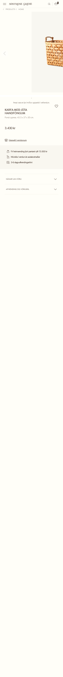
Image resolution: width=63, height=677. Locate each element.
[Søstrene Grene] (20, 4)
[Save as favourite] (56, 106)
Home (21, 9)
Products (10, 9)
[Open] (5, 4)
